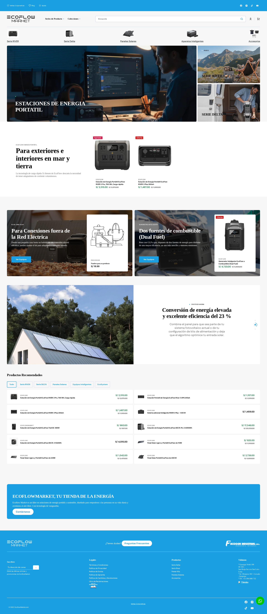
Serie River (176, 568)
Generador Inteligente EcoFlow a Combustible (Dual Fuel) (232, 262)
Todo (11, 384)
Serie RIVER (25, 384)
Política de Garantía (97, 575)
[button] (251, 19)
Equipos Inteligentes (82, 384)
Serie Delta (176, 565)
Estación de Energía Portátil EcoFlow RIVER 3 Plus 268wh (152, 183)
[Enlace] (101, 84)
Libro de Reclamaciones (98, 581)
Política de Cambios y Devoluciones (103, 578)
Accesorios (176, 578)
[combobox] (170, 19)
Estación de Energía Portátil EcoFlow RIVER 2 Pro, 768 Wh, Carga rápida (110, 183)
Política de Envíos (96, 571)
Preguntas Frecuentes (136, 543)
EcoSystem (102, 384)
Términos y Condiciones (98, 565)
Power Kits (176, 571)
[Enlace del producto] (112, 166)
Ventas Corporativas (138, 604)
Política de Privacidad (98, 568)
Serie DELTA (41, 384)
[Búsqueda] (242, 19)
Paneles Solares (60, 384)
